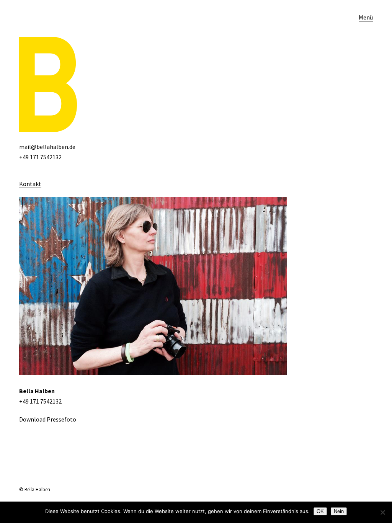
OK (320, 511)
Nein (339, 511)
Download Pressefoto (47, 419)
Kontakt (30, 184)
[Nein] (382, 512)
